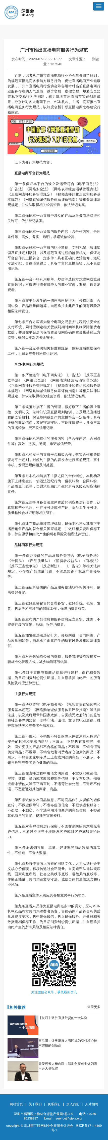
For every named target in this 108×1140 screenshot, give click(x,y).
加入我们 (72, 1104)
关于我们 (35, 1104)
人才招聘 (91, 1104)
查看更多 (93, 1006)
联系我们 (54, 1104)
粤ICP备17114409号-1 (76, 1127)
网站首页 (16, 1104)
